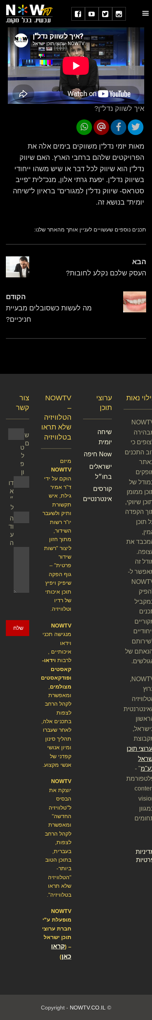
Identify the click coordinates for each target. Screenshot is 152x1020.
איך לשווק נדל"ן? (119, 108)
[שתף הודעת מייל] (101, 127)
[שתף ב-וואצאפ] (84, 127)
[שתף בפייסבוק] (118, 127)
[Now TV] (29, 13)
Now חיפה (98, 454)
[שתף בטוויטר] (135, 127)
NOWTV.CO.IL (88, 1007)
